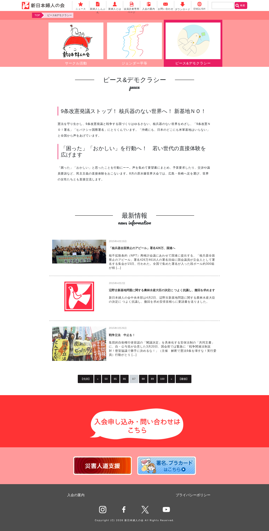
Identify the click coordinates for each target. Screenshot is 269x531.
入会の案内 (76, 495)
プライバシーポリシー (193, 495)
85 (115, 378)
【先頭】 (86, 378)
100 (162, 378)
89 (152, 378)
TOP (37, 15)
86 (124, 378)
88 (143, 378)
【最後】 (183, 378)
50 (106, 378)
